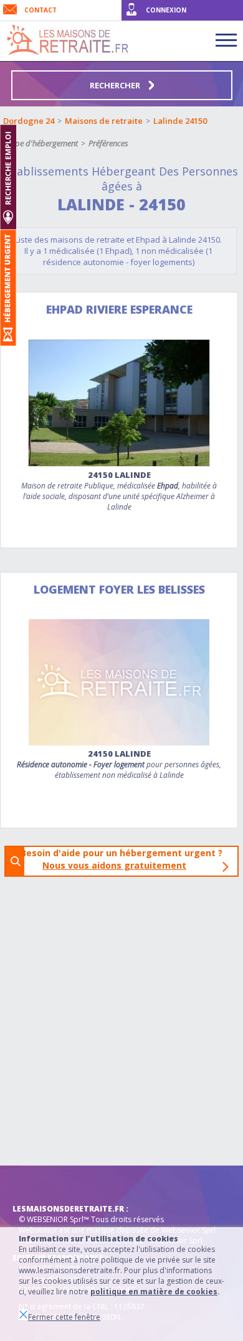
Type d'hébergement (42, 143)
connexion (166, 10)
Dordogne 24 (28, 120)
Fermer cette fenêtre (64, 1317)
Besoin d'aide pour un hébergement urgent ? (125, 859)
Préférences (108, 143)
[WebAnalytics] (37, 1184)
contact (40, 10)
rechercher (116, 85)
